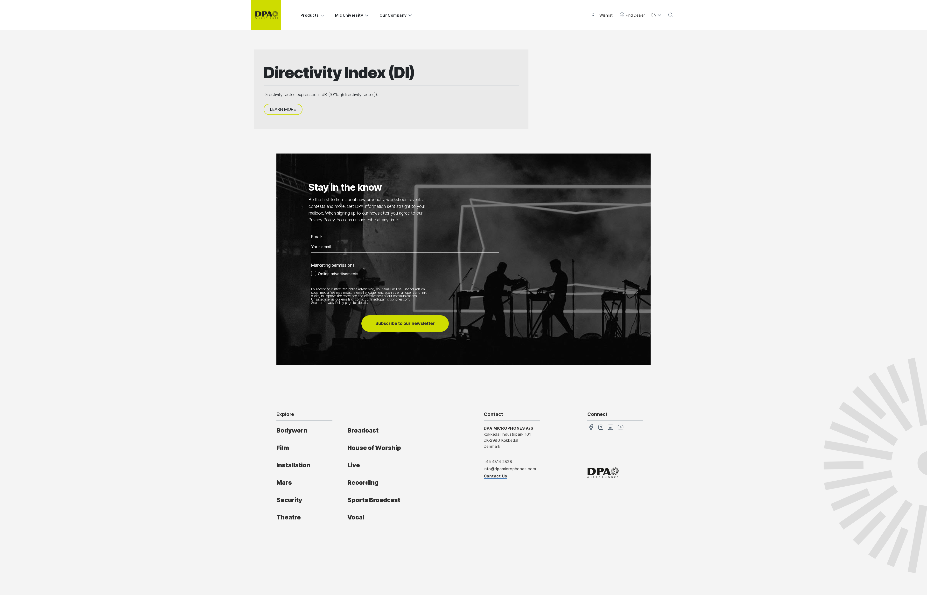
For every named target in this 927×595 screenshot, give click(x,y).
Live (353, 465)
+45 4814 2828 (498, 461)
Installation (293, 465)
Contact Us (495, 476)
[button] (601, 15)
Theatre (288, 517)
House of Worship (374, 447)
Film (282, 447)
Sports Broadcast (373, 500)
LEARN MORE (283, 109)
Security (289, 500)
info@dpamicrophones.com (510, 468)
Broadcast (363, 430)
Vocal (355, 517)
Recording (363, 482)
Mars (284, 482)
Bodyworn (291, 430)
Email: (316, 236)
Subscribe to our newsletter (405, 323)
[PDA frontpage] (266, 15)
